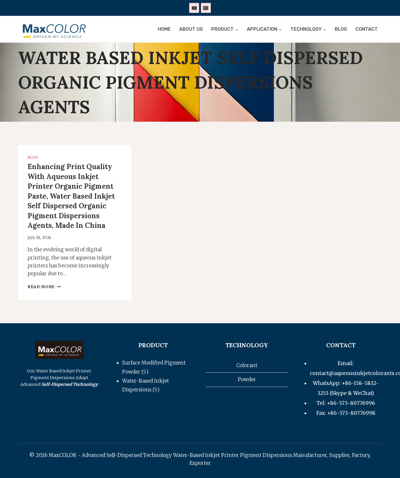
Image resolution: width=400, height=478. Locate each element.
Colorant (246, 365)
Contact (366, 29)
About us (191, 29)
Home (164, 29)
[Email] (206, 8)
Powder (247, 379)
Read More (44, 286)
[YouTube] (194, 8)
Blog (341, 29)
